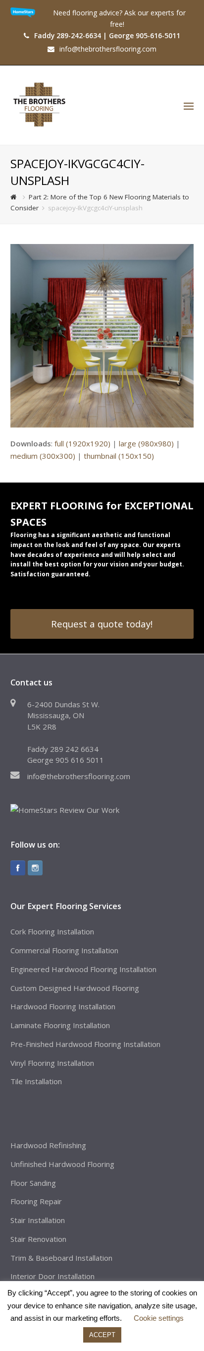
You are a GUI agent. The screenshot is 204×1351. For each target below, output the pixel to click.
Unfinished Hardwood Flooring (62, 1164)
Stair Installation (37, 1220)
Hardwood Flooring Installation (62, 1006)
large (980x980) (146, 443)
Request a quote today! (102, 623)
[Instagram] (35, 867)
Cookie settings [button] (159, 1318)
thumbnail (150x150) (119, 456)
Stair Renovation (38, 1239)
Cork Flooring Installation (52, 931)
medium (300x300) (42, 456)
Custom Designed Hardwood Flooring (74, 988)
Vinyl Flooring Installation (52, 1063)
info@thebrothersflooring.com (78, 776)
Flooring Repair (36, 1201)
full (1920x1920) (82, 443)
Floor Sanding (33, 1183)
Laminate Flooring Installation (60, 1025)
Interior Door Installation (52, 1276)
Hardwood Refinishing (48, 1145)
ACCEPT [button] (102, 1335)
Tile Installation (36, 1081)
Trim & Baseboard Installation (61, 1258)
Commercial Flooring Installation (64, 950)
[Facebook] (17, 867)
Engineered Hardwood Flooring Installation (83, 969)
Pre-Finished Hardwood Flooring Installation (85, 1044)
